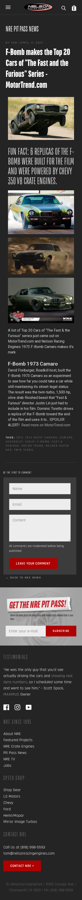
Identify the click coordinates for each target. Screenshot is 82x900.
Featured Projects (18, 740)
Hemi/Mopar (13, 815)
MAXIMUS (11, 694)
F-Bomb (43, 441)
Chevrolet (14, 441)
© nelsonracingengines (24, 884)
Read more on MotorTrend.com (45, 425)
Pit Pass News (15, 752)
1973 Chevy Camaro (41, 437)
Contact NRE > (22, 866)
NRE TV (9, 759)
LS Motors (11, 796)
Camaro (66, 437)
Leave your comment (33, 563)
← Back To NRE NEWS (23, 577)
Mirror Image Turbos (20, 821)
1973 (19, 437)
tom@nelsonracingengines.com (29, 853)
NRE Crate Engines (18, 746)
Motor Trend (33, 445)
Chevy (30, 441)
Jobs (7, 765)
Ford (7, 809)
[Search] (63, 7)
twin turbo (23, 450)
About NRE (12, 733)
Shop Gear (12, 790)
